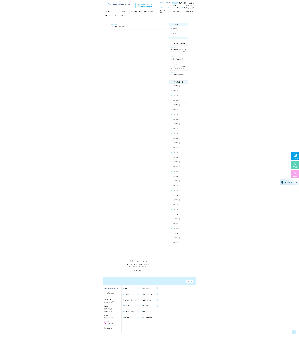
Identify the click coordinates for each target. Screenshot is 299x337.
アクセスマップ (106, 295)
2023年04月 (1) (176, 128)
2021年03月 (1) (176, 204)
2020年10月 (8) (176, 228)
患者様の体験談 (147, 318)
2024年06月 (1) (176, 100)
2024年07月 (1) (176, 95)
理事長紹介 (109, 11)
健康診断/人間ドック (149, 11)
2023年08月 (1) (176, 119)
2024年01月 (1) (176, 109)
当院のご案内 (163, 11)
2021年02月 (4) (176, 209)
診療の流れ (176, 11)
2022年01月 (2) (176, 162)
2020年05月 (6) (176, 242)
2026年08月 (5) (176, 86)
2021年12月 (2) (176, 166)
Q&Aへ (188, 281)
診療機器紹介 (189, 11)
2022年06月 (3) (176, 147)
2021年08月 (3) (176, 185)
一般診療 (122, 11)
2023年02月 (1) (176, 133)
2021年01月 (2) (176, 214)
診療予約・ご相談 (189, 7)
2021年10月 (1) (176, 176)
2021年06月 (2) (176, 195)
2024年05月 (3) (176, 105)
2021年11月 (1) (176, 171)
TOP (164, 7)
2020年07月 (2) (176, 233)
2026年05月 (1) (176, 90)
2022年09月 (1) (176, 143)
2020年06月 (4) (176, 238)
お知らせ (175, 28)
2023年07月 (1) (176, 124)
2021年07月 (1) (176, 190)
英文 (162, 2)
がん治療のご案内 (136, 11)
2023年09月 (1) (176, 114)
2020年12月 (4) (176, 219)
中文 (168, 2)
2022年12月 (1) (176, 138)
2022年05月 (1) (176, 152)
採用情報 (126, 318)
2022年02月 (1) (176, 157)
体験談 (178, 7)
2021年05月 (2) (176, 200)
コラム (174, 33)
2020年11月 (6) (176, 223)
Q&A (170, 7)
